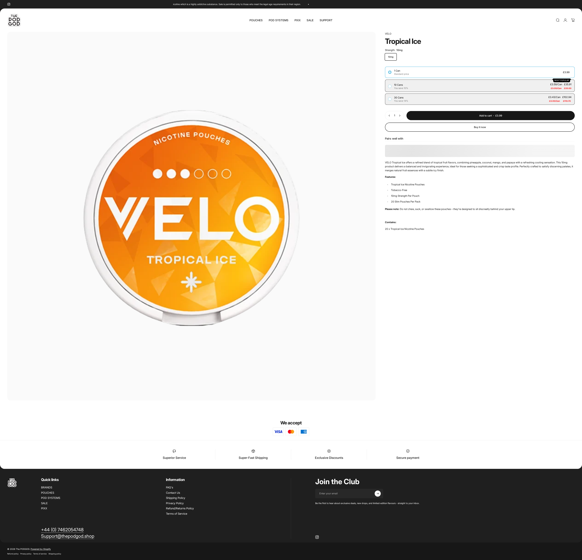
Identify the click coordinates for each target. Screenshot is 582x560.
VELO (388, 33)
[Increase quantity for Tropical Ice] (400, 115)
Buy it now (480, 127)
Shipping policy (54, 554)
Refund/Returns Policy (180, 508)
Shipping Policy (175, 497)
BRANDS (46, 487)
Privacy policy (25, 554)
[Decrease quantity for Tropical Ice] (388, 115)
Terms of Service (176, 513)
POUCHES (47, 492)
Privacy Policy (175, 503)
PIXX (44, 508)
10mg (390, 57)
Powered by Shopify (41, 549)
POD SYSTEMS (50, 497)
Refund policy (12, 554)
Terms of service (40, 554)
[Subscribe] (378, 494)
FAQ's (169, 487)
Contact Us (173, 492)
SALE (44, 503)
